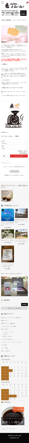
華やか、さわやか (7, 336)
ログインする (14, 171)
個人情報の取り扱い (14, 438)
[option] (12, 106)
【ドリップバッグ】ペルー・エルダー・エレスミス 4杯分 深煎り (7, 265)
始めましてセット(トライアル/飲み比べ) (11, 317)
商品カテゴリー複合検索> (14, 308)
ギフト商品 (4, 345)
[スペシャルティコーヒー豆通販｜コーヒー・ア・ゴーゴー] (14, 8)
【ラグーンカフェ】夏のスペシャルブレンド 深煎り (7, 224)
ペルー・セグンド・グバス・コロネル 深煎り (21, 241)
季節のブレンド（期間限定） (8, 323)
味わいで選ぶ (4, 329)
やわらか (5, 334)
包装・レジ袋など (5, 351)
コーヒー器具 (4, 348)
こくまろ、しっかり (8, 332)
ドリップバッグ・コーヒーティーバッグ (11, 342)
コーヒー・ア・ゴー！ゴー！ (8, 429)
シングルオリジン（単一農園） (9, 326)
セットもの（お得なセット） (8, 339)
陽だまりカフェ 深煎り (7, 240)
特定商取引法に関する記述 (14, 435)
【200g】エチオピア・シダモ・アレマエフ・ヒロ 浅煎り (21, 221)
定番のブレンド (5, 320)
